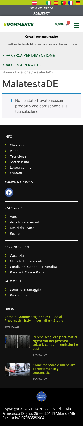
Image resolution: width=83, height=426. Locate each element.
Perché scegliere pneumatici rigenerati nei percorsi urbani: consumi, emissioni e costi (55, 343)
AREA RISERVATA (41, 8)
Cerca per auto (26, 64)
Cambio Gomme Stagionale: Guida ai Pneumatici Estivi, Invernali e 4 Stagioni (35, 319)
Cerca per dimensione (32, 55)
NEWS (9, 308)
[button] (41, 55)
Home (7, 72)
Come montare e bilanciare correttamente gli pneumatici (54, 369)
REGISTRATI (41, 13)
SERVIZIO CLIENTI (18, 247)
